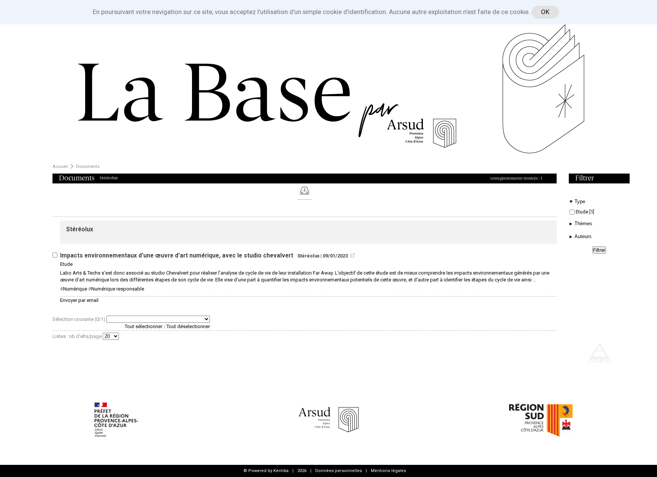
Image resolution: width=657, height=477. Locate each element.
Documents (88, 166)
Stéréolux (79, 229)
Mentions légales (388, 470)
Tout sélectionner (143, 326)
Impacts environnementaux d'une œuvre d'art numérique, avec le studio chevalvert (177, 255)
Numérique (75, 289)
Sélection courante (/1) (79, 319)
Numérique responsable (117, 289)
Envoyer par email (79, 300)
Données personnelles (338, 470)
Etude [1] (584, 212)
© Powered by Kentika (266, 470)
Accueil (60, 166)
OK (545, 12)
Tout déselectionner (188, 326)
